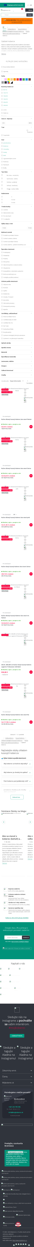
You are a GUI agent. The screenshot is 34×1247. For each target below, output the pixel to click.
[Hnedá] (29, 79)
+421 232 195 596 (17, 10)
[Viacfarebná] (9, 82)
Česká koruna (28, 5)
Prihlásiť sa (20, 10)
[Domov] (4, 27)
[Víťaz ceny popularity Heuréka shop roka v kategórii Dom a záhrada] (6, 10)
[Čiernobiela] (12, 82)
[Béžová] (12, 79)
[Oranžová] (15, 79)
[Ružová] (6, 79)
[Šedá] (3, 82)
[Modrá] (26, 79)
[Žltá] (9, 79)
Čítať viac (3, 54)
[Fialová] (20, 79)
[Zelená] (23, 79)
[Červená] (18, 79)
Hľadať (30, 15)
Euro (31, 5)
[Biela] (3, 79)
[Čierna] (6, 82)
